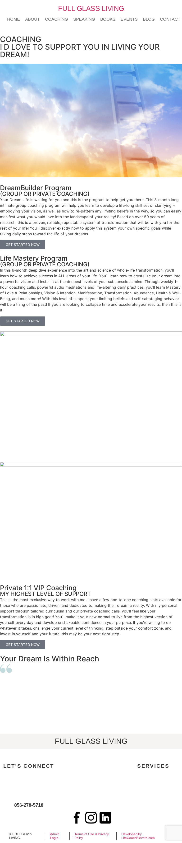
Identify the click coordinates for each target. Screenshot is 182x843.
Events (129, 19)
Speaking (84, 19)
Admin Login (54, 836)
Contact (170, 19)
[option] (91, 702)
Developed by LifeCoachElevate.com (138, 836)
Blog (149, 19)
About (32, 19)
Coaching (56, 19)
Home (13, 19)
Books (107, 19)
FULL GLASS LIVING (91, 8)
